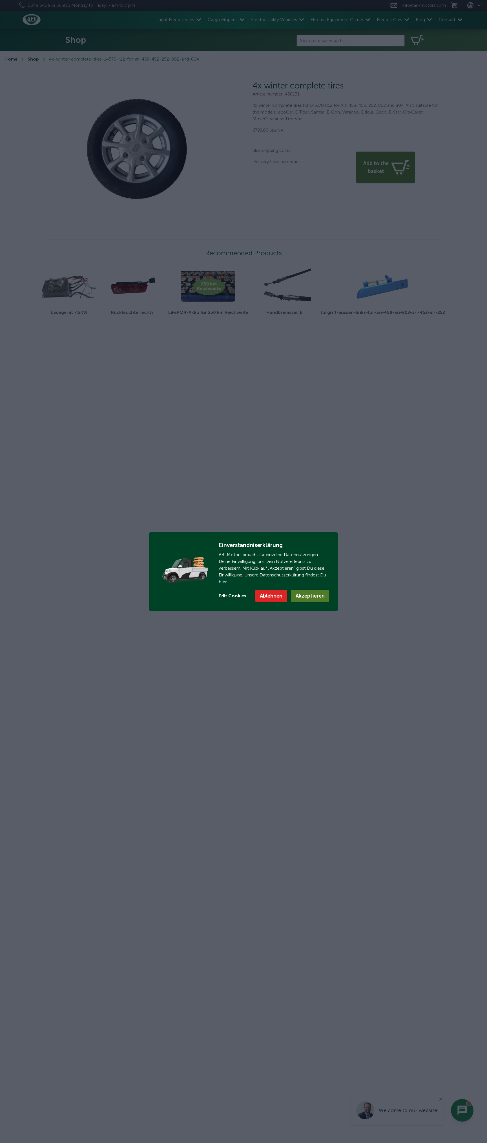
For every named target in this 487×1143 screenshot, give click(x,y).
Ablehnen (271, 596)
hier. (223, 581)
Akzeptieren (310, 596)
